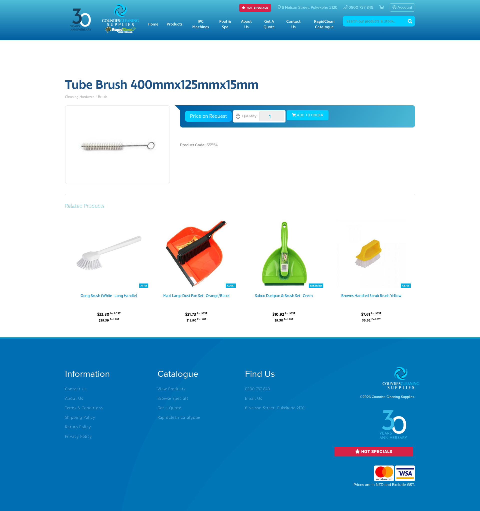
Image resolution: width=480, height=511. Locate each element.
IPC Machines (200, 24)
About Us (246, 24)
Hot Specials (256, 8)
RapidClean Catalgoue (179, 417)
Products (174, 24)
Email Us (253, 398)
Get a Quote (269, 24)
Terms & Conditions (84, 408)
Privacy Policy (78, 436)
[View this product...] (108, 221)
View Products (171, 389)
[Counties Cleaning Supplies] (121, 7)
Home (153, 24)
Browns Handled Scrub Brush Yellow (371, 295)
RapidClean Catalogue (324, 24)
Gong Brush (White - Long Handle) (108, 295)
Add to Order (310, 115)
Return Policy (78, 427)
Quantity (248, 116)
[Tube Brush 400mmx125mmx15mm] (117, 144)
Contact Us (293, 24)
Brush (102, 97)
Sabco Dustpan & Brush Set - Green (284, 295)
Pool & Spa (225, 24)
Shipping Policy (80, 417)
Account (404, 7)
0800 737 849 (360, 7)
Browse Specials (173, 398)
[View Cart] (379, 7)
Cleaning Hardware (79, 97)
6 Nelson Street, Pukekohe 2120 (275, 408)
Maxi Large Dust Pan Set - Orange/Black (196, 295)
